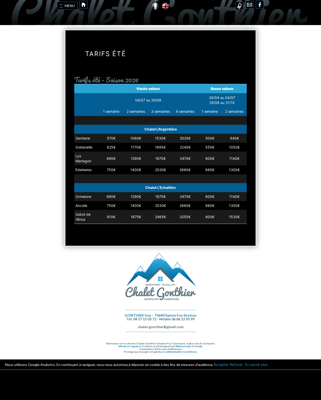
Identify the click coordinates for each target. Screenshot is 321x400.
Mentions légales (129, 346)
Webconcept (183, 346)
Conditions (190, 351)
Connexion (146, 348)
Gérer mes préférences (168, 348)
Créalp (198, 346)
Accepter (221, 364)
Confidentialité (173, 351)
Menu (70, 6)
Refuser (236, 364)
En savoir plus (256, 364)
